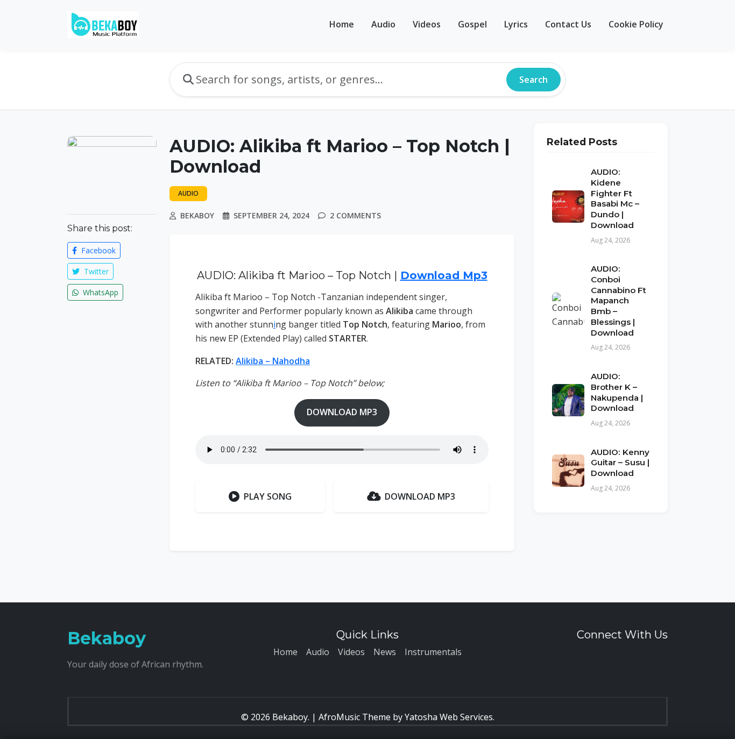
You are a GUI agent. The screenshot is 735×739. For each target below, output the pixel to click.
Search (533, 80)
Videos (427, 24)
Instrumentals (433, 652)
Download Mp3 (443, 275)
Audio (383, 24)
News (384, 652)
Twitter (95, 271)
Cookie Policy (636, 24)
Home (341, 24)
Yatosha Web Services (449, 717)
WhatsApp (99, 292)
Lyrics (516, 24)
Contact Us (568, 24)
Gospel (472, 24)
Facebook (97, 250)
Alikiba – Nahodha (273, 361)
